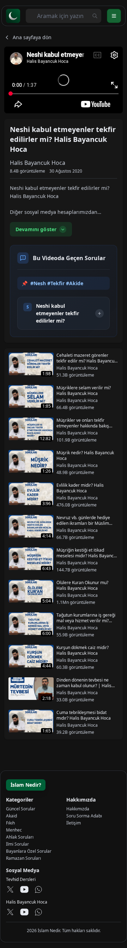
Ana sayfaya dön (32, 37)
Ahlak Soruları (20, 837)
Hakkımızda (77, 809)
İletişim (73, 823)
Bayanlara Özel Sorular (29, 851)
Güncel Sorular (20, 809)
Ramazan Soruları (23, 858)
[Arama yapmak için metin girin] (95, 16)
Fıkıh (10, 823)
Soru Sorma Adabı (84, 816)
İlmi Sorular (17, 844)
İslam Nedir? (26, 784)
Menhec (14, 830)
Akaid (11, 816)
